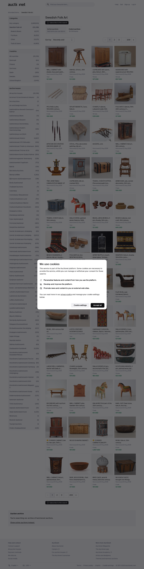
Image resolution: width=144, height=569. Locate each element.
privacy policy (66, 294)
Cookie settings (80, 305)
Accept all (97, 305)
